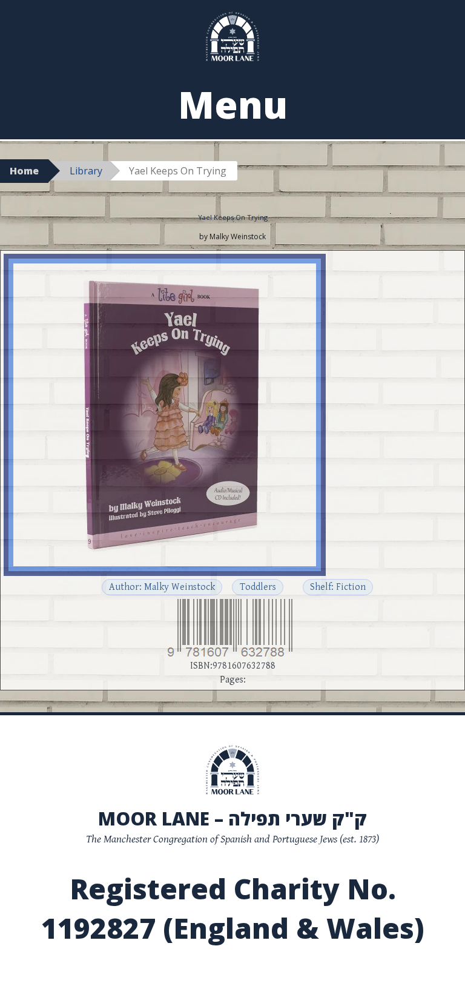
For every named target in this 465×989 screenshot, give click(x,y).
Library (86, 170)
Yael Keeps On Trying (233, 217)
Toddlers (258, 587)
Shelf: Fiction (338, 587)
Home (24, 170)
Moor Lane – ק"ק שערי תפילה (232, 818)
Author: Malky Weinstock (162, 587)
